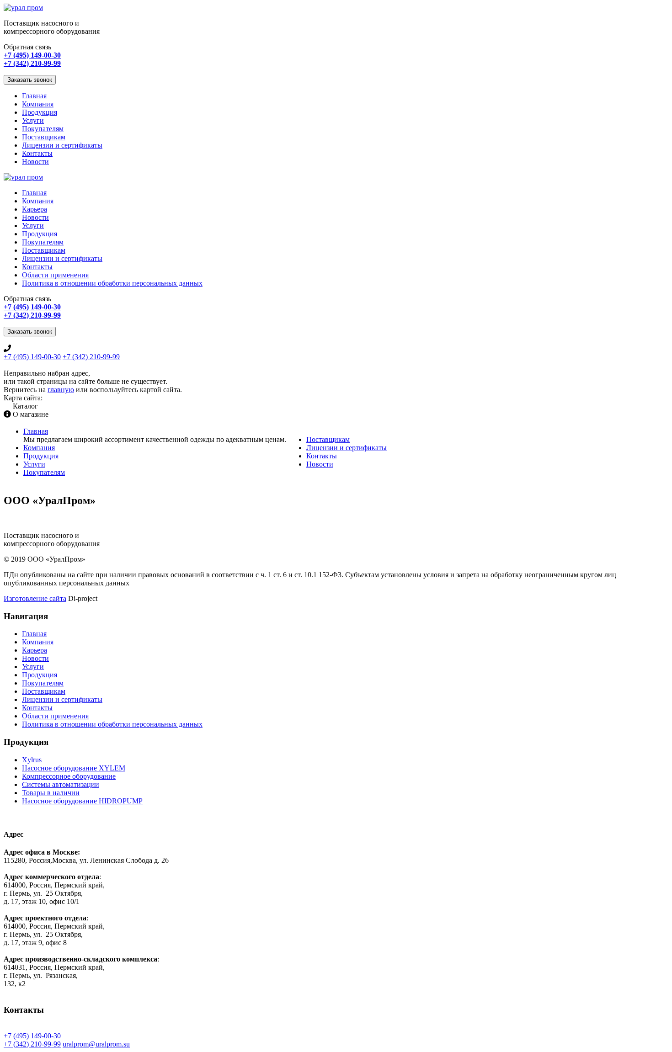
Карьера (34, 209)
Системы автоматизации (60, 784)
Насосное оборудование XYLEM (73, 768)
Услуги (33, 120)
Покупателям (43, 129)
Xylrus (32, 760)
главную (61, 389)
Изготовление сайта (35, 598)
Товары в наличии (51, 793)
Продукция (39, 112)
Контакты (37, 153)
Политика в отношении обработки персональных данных (112, 283)
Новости (35, 161)
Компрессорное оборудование (69, 776)
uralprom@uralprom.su (96, 1044)
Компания (37, 104)
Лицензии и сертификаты (62, 145)
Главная (34, 96)
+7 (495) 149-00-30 (32, 357)
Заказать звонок (29, 79)
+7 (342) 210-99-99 (91, 357)
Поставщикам (43, 137)
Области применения (55, 275)
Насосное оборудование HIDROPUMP (82, 801)
